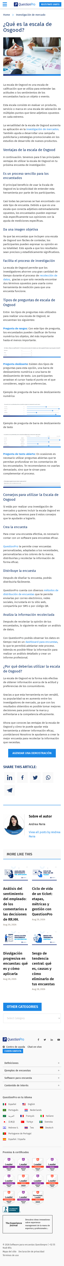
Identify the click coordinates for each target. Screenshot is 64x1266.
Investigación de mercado (30, 14)
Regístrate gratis (50, 4)
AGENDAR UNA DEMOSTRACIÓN (32, 753)
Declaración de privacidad (31, 1251)
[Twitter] (35, 777)
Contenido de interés (16, 1085)
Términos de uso (11, 1255)
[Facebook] (22, 777)
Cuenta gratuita (12, 1051)
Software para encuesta (18, 1078)
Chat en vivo (35, 1046)
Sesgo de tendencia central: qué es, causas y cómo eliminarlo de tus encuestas (43, 968)
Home (6, 14)
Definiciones (11, 1063)
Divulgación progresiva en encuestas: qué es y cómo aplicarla (15, 963)
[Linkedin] (9, 777)
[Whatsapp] (48, 777)
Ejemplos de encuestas (17, 1070)
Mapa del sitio (9, 1251)
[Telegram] (9, 790)
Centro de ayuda (15, 1046)
